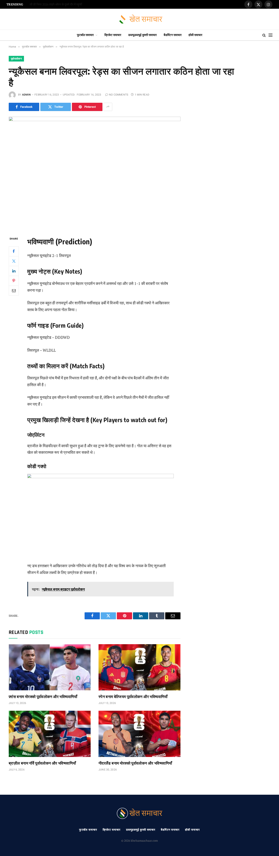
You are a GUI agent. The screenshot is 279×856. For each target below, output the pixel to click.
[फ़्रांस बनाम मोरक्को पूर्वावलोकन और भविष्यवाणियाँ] (50, 667)
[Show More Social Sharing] (108, 107)
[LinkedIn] (14, 271)
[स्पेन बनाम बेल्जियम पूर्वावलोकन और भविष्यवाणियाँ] (139, 667)
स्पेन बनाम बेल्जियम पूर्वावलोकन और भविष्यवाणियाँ (133, 696)
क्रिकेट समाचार (112, 35)
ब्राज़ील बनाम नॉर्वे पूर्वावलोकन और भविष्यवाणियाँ (42, 762)
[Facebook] (14, 251)
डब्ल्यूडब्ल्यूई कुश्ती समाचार (142, 35)
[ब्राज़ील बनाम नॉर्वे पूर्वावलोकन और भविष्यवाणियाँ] (50, 734)
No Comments (118, 94)
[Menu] (270, 35)
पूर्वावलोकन (16, 58)
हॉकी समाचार (195, 35)
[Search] (264, 35)
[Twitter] (14, 261)
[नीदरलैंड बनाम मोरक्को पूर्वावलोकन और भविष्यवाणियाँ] (139, 734)
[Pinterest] (14, 281)
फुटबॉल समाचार (85, 35)
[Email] (14, 290)
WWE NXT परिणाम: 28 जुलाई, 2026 (50, 4)
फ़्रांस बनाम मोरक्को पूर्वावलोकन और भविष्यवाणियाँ (43, 696)
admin (26, 94)
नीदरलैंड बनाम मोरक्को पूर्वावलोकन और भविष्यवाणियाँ (135, 762)
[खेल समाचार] (139, 19)
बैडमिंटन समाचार (173, 35)
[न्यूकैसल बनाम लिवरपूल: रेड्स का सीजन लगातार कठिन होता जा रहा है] (94, 173)
